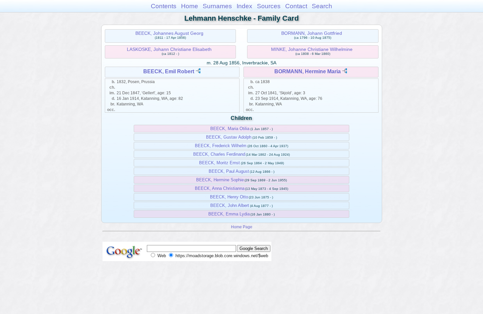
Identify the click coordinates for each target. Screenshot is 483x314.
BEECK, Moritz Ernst (219, 162)
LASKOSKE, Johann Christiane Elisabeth (169, 49)
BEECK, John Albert (229, 205)
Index (244, 6)
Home (189, 6)
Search (322, 6)
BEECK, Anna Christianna (219, 188)
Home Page (241, 227)
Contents (163, 6)
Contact (296, 6)
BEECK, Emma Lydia (229, 214)
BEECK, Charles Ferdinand (219, 154)
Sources (269, 6)
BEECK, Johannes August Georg (169, 33)
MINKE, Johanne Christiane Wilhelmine (312, 49)
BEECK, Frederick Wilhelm (220, 145)
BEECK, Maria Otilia (229, 128)
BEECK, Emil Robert (168, 71)
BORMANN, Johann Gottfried (311, 33)
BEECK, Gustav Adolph (228, 137)
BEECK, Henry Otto (229, 196)
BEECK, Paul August (229, 171)
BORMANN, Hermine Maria (307, 71)
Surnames (217, 6)
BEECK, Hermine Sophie (220, 179)
